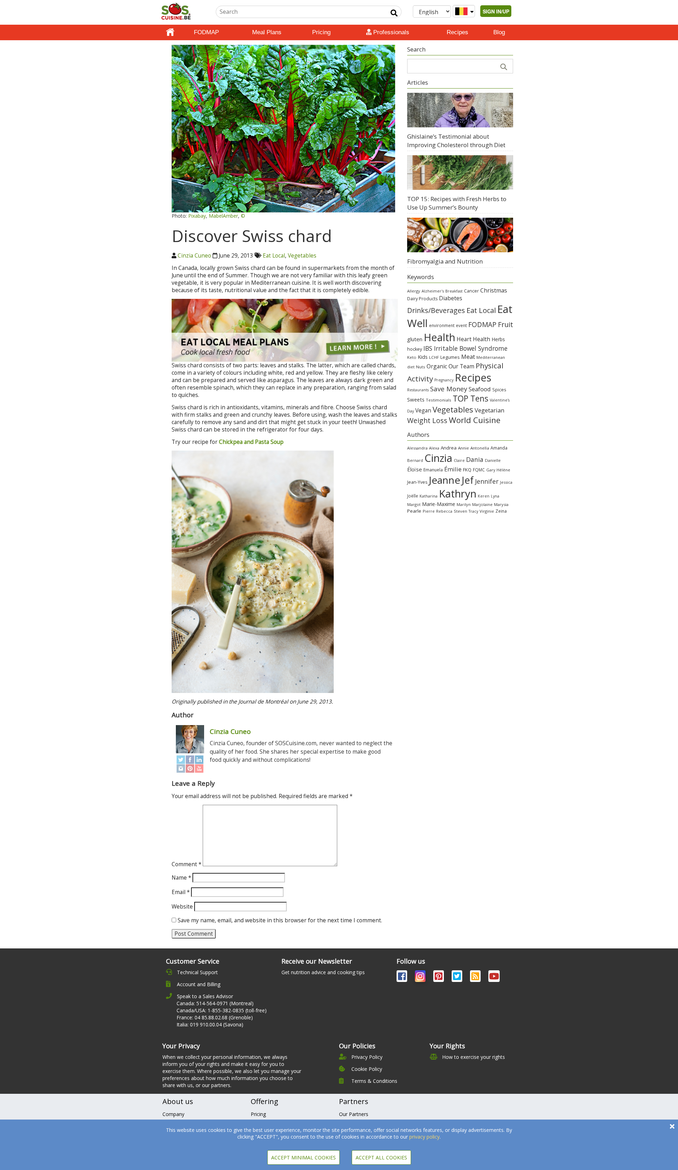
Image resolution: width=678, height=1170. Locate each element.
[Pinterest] (190, 768)
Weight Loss (427, 420)
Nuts (420, 366)
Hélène (503, 469)
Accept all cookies (381, 1157)
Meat (468, 356)
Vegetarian (489, 410)
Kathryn (457, 494)
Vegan (423, 410)
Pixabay (197, 215)
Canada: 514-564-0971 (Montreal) (215, 1003)
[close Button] (672, 1126)
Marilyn (464, 504)
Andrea (449, 448)
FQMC (479, 469)
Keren (483, 496)
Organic (437, 366)
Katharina (429, 496)
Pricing (321, 32)
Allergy (413, 291)
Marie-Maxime (438, 504)
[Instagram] (181, 768)
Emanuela (433, 470)
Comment (186, 864)
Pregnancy (443, 380)
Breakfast (454, 291)
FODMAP (206, 32)
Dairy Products (422, 299)
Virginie (487, 511)
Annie (463, 448)
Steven (460, 511)
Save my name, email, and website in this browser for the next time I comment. (280, 920)
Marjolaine (482, 504)
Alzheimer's (433, 291)
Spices (499, 389)
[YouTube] (199, 768)
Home (170, 32)
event (461, 325)
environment (441, 325)
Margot (414, 504)
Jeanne (444, 480)
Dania (474, 459)
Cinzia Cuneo (194, 255)
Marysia (501, 504)
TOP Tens (470, 398)
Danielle (493, 460)
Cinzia (438, 458)
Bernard (415, 460)
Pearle (414, 511)
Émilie (453, 469)
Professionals (390, 32)
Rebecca (444, 511)
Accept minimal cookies (303, 1157)
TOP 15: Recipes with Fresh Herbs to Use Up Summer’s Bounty (456, 203)
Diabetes (450, 298)
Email (181, 892)
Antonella (479, 448)
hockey (414, 349)
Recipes (457, 32)
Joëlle (412, 496)
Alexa (434, 448)
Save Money (448, 388)
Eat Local (274, 255)
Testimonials (438, 400)
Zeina (501, 511)
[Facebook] (190, 759)
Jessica (506, 482)
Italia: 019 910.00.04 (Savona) (210, 1024)
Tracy (473, 511)
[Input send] (394, 13)
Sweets (415, 399)
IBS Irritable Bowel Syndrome (465, 348)
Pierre (429, 511)
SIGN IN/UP (496, 11)
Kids (423, 357)
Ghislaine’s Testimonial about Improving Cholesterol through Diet (456, 140)
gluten (414, 339)
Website (182, 906)
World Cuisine (474, 420)
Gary (490, 469)
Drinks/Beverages (436, 310)
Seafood (480, 389)
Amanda (498, 448)
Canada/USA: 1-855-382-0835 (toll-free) (222, 1010)
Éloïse (414, 469)
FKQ (467, 469)
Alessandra (417, 448)
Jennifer (487, 481)
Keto (411, 357)
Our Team (461, 366)
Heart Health (473, 339)
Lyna (495, 496)
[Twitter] (181, 759)
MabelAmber (223, 215)
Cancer (471, 291)
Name (181, 877)
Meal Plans (266, 32)
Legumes (450, 357)
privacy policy (424, 1136)
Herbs (498, 339)
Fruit (505, 324)
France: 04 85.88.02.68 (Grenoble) (215, 1017)
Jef (468, 480)
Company (173, 1114)
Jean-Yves (417, 482)
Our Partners (353, 1114)
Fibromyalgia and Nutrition (445, 261)
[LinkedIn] (199, 759)
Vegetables (302, 255)
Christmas (493, 290)
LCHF (434, 357)
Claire (459, 460)
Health (439, 337)
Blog (499, 32)
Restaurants (418, 389)
